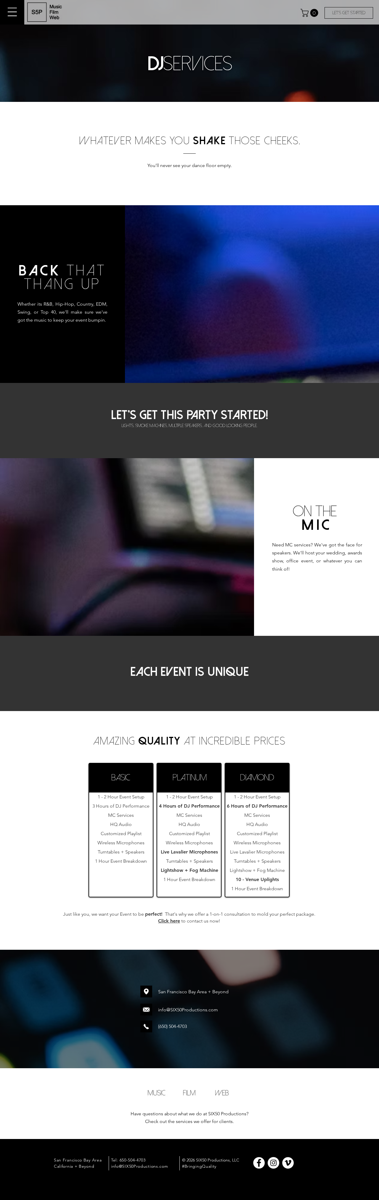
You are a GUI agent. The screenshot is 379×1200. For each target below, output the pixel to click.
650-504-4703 (133, 1160)
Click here (169, 921)
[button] (12, 12)
